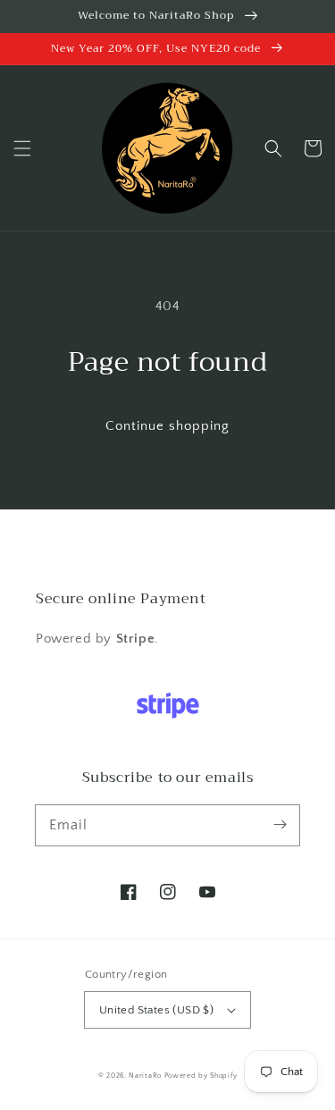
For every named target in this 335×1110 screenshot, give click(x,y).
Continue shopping (167, 425)
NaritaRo (145, 1076)
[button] (22, 148)
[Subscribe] (279, 825)
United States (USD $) (156, 1010)
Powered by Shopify (201, 1076)
